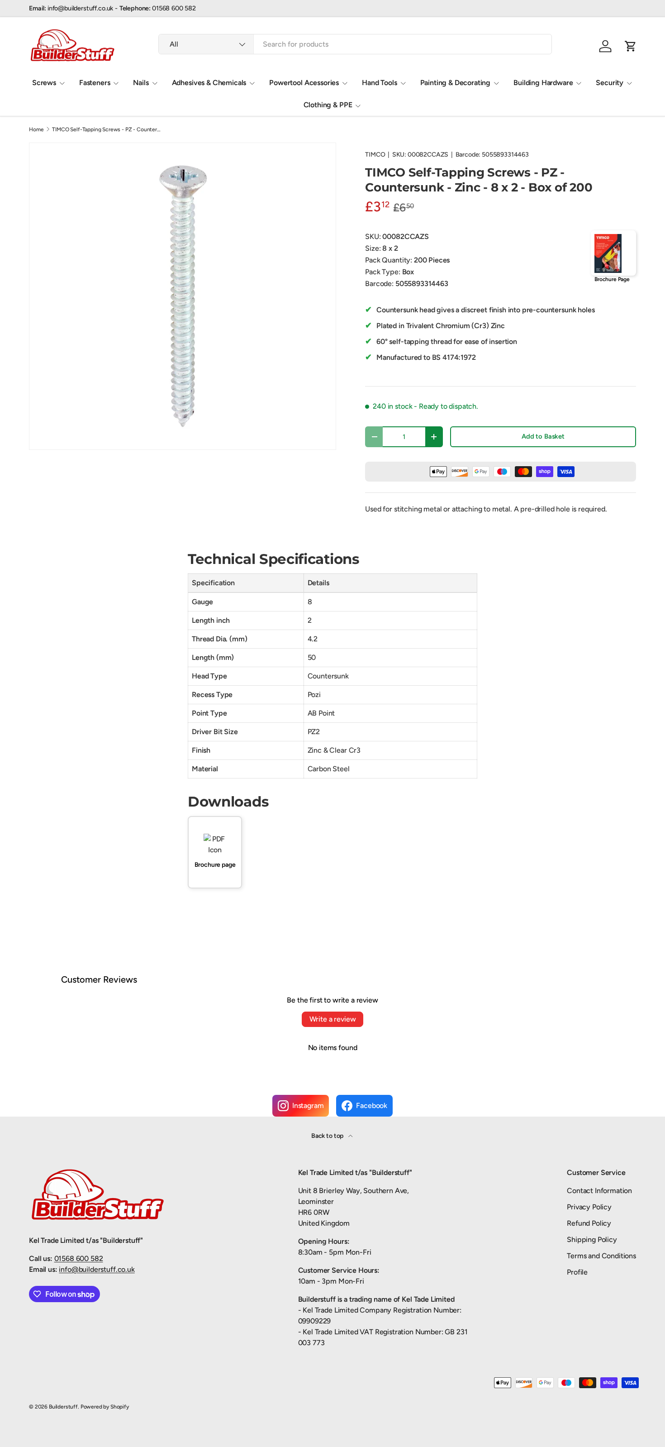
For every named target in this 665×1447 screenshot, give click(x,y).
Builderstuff (63, 1407)
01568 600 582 (78, 1258)
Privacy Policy (589, 1207)
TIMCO (375, 154)
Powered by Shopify (105, 1407)
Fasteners (94, 82)
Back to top (328, 1136)
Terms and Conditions (601, 1255)
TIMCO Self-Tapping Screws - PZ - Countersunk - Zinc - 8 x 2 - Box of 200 (106, 129)
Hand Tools (379, 82)
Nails (140, 82)
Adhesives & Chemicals (209, 82)
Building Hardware (543, 82)
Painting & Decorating (455, 82)
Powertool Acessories (304, 82)
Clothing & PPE (328, 104)
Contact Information (599, 1190)
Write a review (332, 1019)
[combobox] (355, 44)
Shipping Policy (592, 1239)
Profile (577, 1272)
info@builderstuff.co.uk (96, 1269)
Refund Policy (589, 1223)
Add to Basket (543, 436)
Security (609, 82)
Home (36, 129)
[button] (631, 46)
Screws (44, 82)
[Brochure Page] (613, 253)
